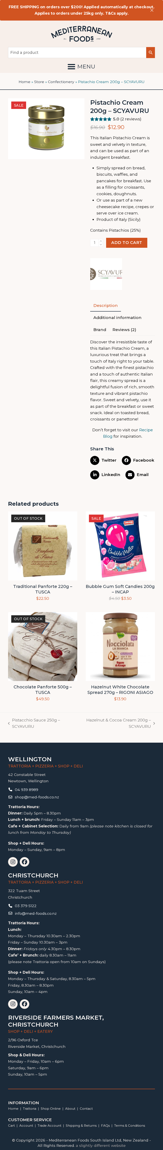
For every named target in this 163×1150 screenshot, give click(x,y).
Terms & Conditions (129, 1126)
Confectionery (61, 81)
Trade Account (49, 1126)
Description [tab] (105, 305)
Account (26, 1126)
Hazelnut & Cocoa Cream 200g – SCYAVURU (114, 724)
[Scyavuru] (106, 275)
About (70, 1109)
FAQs (105, 1126)
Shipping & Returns (81, 1126)
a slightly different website (101, 1145)
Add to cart (126, 242)
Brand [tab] (99, 329)
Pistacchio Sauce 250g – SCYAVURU (34, 724)
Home (24, 81)
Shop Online (51, 1109)
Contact (86, 1109)
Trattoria (29, 1109)
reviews (131, 119)
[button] (81, 66)
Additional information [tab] (117, 317)
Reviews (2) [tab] (124, 329)
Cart (11, 1126)
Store (39, 81)
